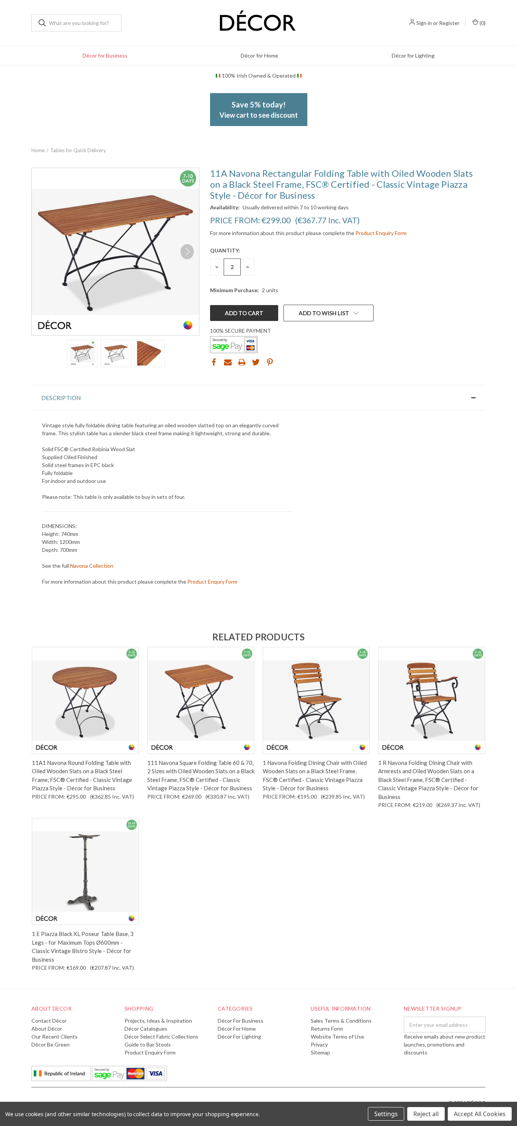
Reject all (426, 1114)
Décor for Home (259, 55)
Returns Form (327, 1028)
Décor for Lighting (413, 55)
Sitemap (320, 1052)
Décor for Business (105, 55)
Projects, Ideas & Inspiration (158, 1020)
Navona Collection (91, 565)
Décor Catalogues (146, 1028)
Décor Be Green (50, 1044)
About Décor (46, 1028)
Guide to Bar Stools (148, 1044)
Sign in (424, 23)
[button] (258, 398)
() (482, 23)
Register (449, 23)
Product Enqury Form (212, 581)
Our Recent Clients (54, 1036)
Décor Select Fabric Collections (161, 1036)
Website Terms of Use (337, 1036)
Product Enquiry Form (380, 233)
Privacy (319, 1044)
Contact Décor (49, 1020)
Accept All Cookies (480, 1114)
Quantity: (225, 250)
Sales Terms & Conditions (341, 1020)
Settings (386, 1114)
